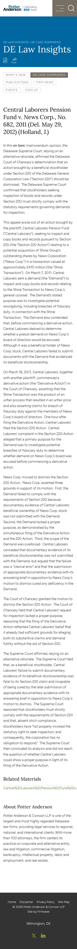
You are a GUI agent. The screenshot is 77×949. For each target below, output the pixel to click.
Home (12, 902)
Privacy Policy (45, 902)
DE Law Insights (15, 42)
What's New (16, 74)
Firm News (45, 82)
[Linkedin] (43, 936)
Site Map (63, 902)
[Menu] (60, 9)
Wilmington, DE (38, 923)
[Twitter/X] (34, 936)
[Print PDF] (5, 60)
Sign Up (31, 90)
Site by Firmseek (38, 911)
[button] (14, 60)
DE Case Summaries (46, 42)
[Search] (71, 8)
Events (12, 90)
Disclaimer (26, 902)
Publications (17, 82)
